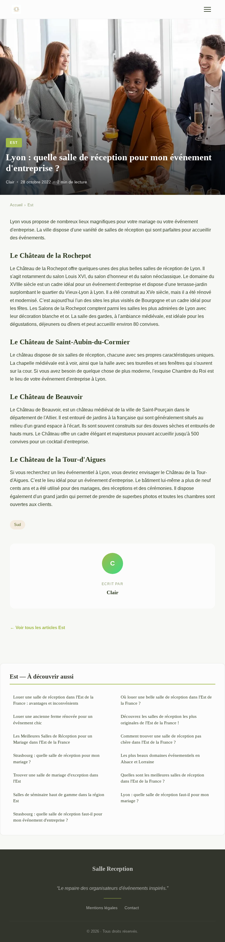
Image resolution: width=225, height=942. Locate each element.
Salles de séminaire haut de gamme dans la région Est (58, 797)
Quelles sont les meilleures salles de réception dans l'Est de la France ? (162, 777)
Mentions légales (101, 907)
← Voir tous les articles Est (37, 627)
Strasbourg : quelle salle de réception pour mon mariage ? (56, 758)
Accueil (16, 205)
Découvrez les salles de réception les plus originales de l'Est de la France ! (159, 719)
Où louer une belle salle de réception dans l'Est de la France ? (166, 700)
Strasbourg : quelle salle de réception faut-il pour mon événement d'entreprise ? (57, 816)
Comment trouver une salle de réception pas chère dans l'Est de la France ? (161, 739)
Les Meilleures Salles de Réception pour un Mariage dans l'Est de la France (52, 739)
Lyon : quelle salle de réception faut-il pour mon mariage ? (165, 797)
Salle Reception (112, 868)
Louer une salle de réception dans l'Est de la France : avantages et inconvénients (53, 700)
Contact (132, 907)
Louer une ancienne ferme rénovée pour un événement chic (53, 719)
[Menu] (207, 9)
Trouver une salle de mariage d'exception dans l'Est (55, 777)
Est (14, 143)
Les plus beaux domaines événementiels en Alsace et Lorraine (160, 758)
